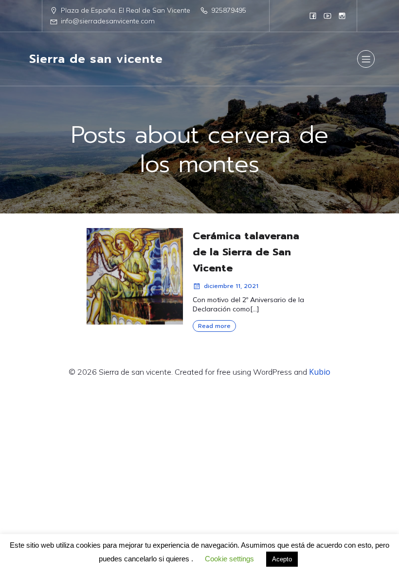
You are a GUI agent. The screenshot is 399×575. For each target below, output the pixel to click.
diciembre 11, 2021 (231, 286)
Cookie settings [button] (229, 559)
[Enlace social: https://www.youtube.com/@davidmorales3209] (327, 15)
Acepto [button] (282, 559)
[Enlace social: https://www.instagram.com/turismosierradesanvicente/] (342, 15)
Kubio (319, 371)
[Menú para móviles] (366, 59)
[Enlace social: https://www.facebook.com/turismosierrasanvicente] (313, 15)
